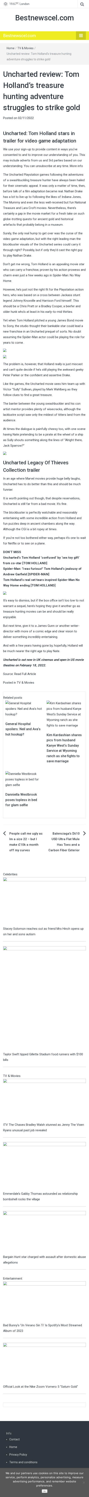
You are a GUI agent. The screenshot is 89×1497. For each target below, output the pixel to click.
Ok (44, 1491)
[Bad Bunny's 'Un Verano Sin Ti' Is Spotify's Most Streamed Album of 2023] (44, 1302)
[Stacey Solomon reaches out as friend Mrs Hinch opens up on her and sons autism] (44, 901)
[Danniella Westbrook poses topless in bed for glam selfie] (23, 779)
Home (10, 48)
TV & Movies (25, 48)
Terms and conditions (23, 1462)
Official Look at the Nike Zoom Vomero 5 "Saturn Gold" (40, 1386)
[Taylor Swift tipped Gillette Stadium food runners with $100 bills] (44, 999)
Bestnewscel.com (44, 18)
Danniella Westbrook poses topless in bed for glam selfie (21, 800)
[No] (84, 1482)
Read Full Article (25, 674)
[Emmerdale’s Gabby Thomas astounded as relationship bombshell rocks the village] (44, 1166)
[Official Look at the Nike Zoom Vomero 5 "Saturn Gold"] (44, 1363)
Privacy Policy (18, 1454)
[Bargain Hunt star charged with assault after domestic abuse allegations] (44, 1232)
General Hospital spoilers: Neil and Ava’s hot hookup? (23, 729)
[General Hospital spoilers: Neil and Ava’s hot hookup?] (23, 708)
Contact (14, 1439)
